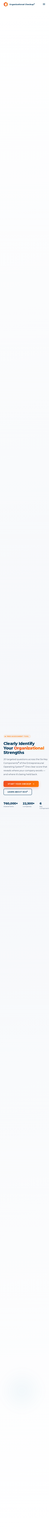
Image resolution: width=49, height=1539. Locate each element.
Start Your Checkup (19, 784)
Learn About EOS (18, 792)
